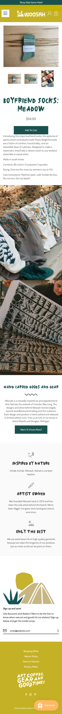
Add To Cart (31, 130)
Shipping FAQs (31, 651)
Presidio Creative (26, 708)
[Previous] (5, 46)
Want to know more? (31, 429)
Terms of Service (31, 661)
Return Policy (31, 656)
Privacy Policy (31, 666)
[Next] (56, 46)
